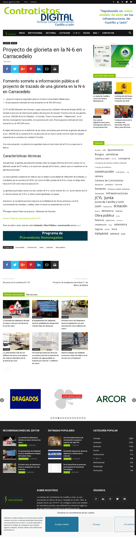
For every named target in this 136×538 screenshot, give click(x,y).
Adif (104, 150)
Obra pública (60, 247)
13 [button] (80, 418)
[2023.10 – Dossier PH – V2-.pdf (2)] (113, 56)
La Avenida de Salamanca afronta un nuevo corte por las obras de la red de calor (16, 323)
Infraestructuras (117, 193)
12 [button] (77, 418)
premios (120, 220)
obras (118, 216)
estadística (109, 184)
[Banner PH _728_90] (45, 236)
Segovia (99, 229)
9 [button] (70, 418)
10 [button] (73, 418)
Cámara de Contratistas (109, 180)
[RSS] (122, 2)
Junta (41, 247)
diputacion (99, 184)
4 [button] (58, 418)
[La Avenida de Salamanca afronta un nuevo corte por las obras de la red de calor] (16, 309)
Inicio (26, 2)
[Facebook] (114, 2)
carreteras (112, 154)
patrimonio (110, 220)
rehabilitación (101, 224)
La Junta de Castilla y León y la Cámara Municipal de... (101, 98)
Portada (14, 43)
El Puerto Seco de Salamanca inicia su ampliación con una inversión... (29, 467)
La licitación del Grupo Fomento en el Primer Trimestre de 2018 (123, 98)
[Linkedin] (118, 2)
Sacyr (110, 225)
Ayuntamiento (116, 150)
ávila (123, 233)
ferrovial (118, 184)
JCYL (98, 197)
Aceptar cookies (62, 524)
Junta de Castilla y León (109, 201)
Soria (114, 229)
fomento (100, 188)
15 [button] (85, 418)
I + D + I (76, 33)
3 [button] (56, 418)
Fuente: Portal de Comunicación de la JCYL (22, 218)
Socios (86, 33)
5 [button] (61, 418)
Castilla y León (102, 158)
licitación (49, 247)
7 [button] (65, 418)
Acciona (98, 150)
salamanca (120, 224)
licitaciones (107, 206)
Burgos (99, 154)
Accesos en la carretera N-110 (16, 282)
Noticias (118, 211)
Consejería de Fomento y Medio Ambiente (111, 163)
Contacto (33, 2)
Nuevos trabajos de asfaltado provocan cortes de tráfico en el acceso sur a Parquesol (74, 355)
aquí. (79, 225)
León (98, 206)
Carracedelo (19, 247)
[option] (25, 398)
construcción (32, 247)
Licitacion (64, 33)
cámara (99, 176)
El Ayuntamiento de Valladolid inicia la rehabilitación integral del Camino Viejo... (29, 453)
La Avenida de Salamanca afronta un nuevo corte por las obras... (29, 440)
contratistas (120, 172)
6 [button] (63, 418)
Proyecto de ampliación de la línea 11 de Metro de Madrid (70, 283)
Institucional (35, 33)
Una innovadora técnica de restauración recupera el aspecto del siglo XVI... (73, 440)
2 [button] (53, 418)
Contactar (108, 33)
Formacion (99, 193)
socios (107, 229)
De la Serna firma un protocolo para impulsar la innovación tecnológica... (74, 467)
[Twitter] (127, 2)
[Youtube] (131, 2)
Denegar (96, 524)
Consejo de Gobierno (103, 167)
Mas (95, 33)
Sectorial (51, 33)
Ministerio (108, 210)
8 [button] (68, 418)
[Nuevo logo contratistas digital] (68, 17)
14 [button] (82, 418)
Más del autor (32, 295)
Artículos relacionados (14, 295)
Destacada (7, 317)
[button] (130, 33)
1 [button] (51, 418)
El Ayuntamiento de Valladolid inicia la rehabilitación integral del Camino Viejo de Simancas (45, 323)
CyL (128, 172)
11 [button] (75, 418)
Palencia (99, 220)
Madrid (97, 211)
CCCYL (113, 159)
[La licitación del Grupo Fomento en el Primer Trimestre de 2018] (124, 87)
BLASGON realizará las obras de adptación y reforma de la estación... (75, 453)
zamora (114, 233)
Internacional (98, 93)
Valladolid (101, 233)
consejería (124, 158)
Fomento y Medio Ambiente (119, 189)
